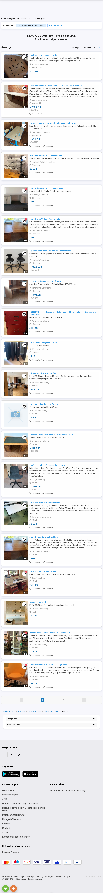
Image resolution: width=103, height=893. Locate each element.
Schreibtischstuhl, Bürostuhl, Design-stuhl (48, 664)
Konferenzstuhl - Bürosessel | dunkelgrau (48, 465)
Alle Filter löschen (56, 25)
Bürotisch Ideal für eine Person (43, 404)
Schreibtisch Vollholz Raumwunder (45, 219)
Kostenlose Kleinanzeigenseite (29, 879)
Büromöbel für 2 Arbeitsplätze (43, 373)
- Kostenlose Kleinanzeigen (68, 790)
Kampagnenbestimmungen (16, 836)
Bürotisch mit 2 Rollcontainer (42, 571)
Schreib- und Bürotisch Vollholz (43, 537)
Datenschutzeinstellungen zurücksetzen (22, 803)
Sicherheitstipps (10, 794)
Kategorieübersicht (12, 819)
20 (95, 47)
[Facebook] (4, 754)
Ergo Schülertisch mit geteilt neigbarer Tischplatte (52, 123)
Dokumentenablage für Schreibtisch (45, 155)
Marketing (7, 828)
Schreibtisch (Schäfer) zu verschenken (47, 188)
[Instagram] (11, 754)
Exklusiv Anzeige (10, 852)
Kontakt (6, 823)
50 (100, 47)
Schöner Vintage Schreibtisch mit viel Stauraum (51, 434)
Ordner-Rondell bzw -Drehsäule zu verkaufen (49, 633)
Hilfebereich (8, 790)
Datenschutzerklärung (13, 815)
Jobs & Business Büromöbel (30, 25)
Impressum (8, 832)
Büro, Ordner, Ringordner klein (43, 342)
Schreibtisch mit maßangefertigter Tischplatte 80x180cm (55, 86)
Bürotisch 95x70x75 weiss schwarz (45, 503)
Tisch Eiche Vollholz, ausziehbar (43, 55)
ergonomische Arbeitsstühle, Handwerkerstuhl (50, 251)
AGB (4, 799)
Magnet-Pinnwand (37, 602)
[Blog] (18, 754)
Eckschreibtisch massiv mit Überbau (45, 281)
